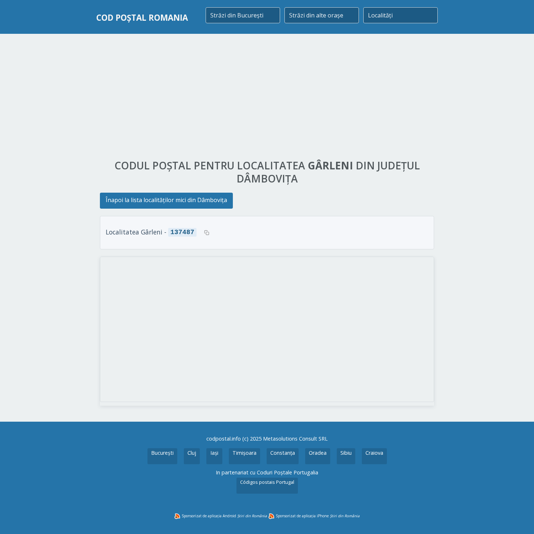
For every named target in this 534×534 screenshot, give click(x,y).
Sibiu (346, 452)
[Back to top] (519, 519)
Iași (214, 452)
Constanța (282, 452)
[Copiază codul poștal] (207, 233)
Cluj (191, 452)
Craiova (374, 452)
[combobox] (243, 15)
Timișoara (244, 452)
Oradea (318, 452)
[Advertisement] (267, 97)
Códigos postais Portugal (267, 482)
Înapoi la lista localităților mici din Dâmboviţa (166, 200)
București (162, 452)
